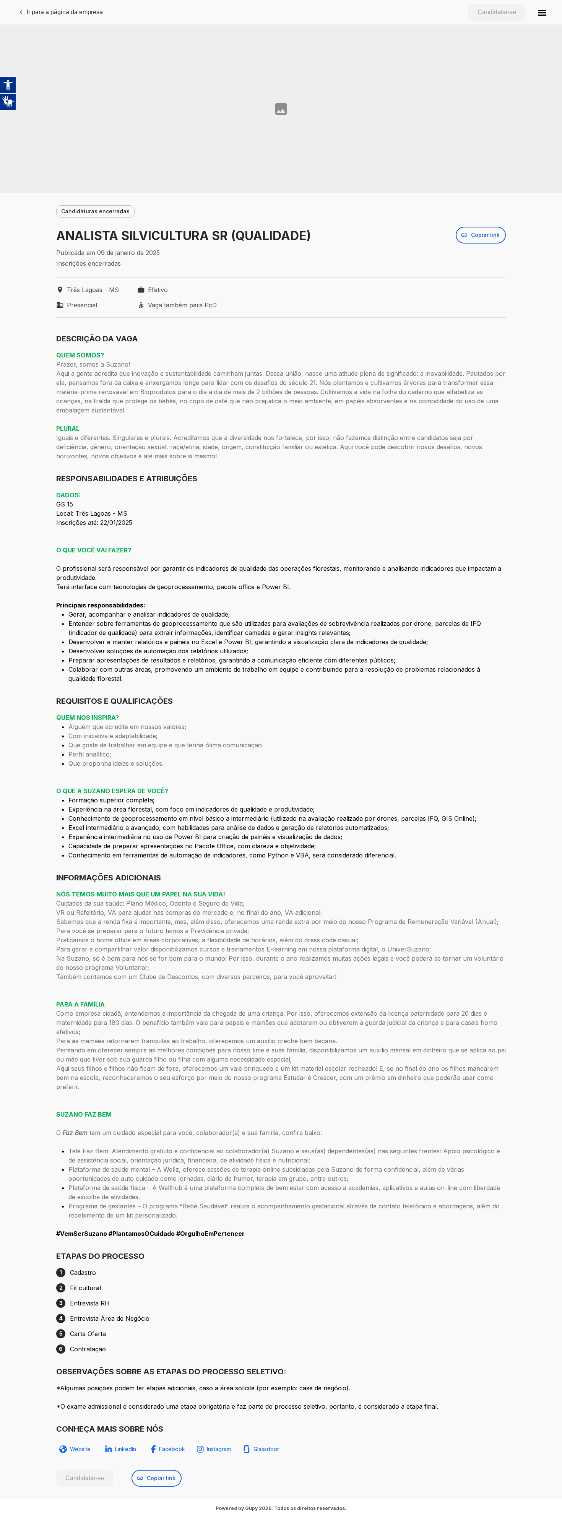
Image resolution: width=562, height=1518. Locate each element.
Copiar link (485, 235)
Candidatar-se (497, 12)
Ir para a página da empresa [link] (65, 12)
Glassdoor (266, 1449)
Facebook (172, 1449)
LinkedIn (125, 1449)
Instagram (219, 1449)
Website (80, 1449)
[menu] (542, 12)
